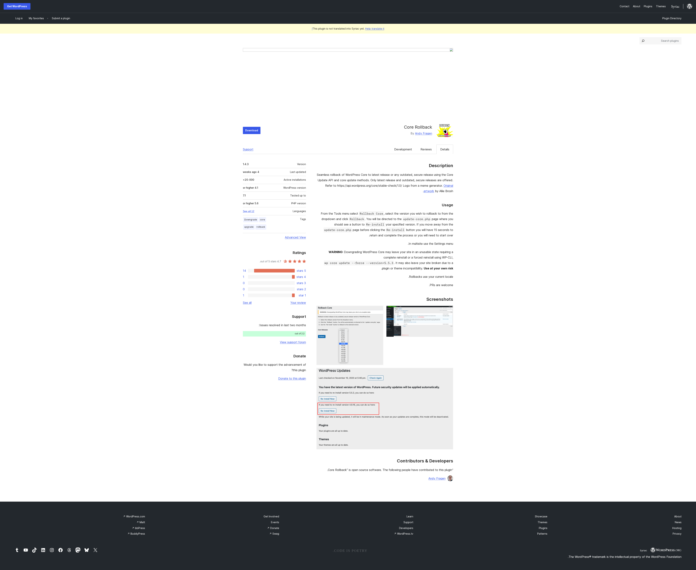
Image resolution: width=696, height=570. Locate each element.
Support (248, 149)
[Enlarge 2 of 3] (378, 310)
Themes (542, 522)
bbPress (138, 528)
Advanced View (295, 237)
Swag (274, 533)
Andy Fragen (423, 133)
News (678, 522)
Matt (140, 522)
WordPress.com (134, 516)
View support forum (293, 342)
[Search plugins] (643, 40)
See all (247, 302)
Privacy (677, 533)
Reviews (426, 149)
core (262, 219)
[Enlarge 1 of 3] (448, 310)
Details (444, 149)
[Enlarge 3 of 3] (448, 373)
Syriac (643, 550)
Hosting (677, 528)
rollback (260, 226)
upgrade (249, 226)
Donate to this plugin (292, 378)
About (678, 516)
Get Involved (271, 516)
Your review (298, 302)
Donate (273, 528)
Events (275, 522)
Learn (410, 516)
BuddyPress (136, 533)
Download (251, 130)
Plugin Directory (672, 18)
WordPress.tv (403, 533)
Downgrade (250, 219)
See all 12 (248, 211)
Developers (406, 528)
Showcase (541, 516)
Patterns (542, 533)
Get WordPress (17, 6)
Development (403, 149)
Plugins (543, 528)
